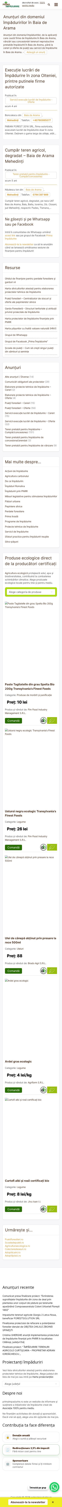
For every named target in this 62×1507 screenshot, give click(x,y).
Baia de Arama (32, 115)
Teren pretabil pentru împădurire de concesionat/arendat (24, 439)
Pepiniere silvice (13, 506)
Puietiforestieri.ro (14, 1239)
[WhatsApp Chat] (54, 1487)
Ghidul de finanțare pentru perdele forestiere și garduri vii (30, 280)
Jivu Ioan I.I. (34, 1201)
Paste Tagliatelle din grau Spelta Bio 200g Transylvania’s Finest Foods (29, 686)
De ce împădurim (14, 481)
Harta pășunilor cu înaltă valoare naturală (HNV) (30, 328)
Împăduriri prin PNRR (16, 491)
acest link (10, 235)
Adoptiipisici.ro (13, 1255)
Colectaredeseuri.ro (15, 1249)
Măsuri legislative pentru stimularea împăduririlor (31, 496)
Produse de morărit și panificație (34, 695)
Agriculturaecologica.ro (17, 1245)
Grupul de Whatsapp (16, 334)
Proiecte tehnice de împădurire (21, 526)
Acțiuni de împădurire (16, 471)
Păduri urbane (12, 501)
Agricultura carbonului (17, 476)
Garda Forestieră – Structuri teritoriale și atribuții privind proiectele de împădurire (30, 310)
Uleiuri (20, 948)
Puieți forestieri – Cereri (17, 403)
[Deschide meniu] (56, 4)
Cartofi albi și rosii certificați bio (27, 1180)
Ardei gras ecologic (18, 1061)
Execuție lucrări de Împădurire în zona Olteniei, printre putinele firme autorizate (31, 78)
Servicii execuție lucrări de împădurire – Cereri (30, 413)
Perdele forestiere (14, 511)
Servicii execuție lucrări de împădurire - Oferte (31, 100)
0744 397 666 (40, 194)
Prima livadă (11, 516)
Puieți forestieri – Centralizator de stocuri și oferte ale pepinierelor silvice (28, 300)
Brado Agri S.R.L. (37, 963)
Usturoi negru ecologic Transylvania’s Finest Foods (30, 813)
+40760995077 (42, 120)
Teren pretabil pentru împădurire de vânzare (29, 445)
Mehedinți (13, 120)
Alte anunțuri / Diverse (17, 376)
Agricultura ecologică (16, 573)
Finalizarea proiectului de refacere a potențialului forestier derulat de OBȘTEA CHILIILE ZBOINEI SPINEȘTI (28, 1327)
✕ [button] (53, 1502)
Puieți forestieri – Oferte (17, 408)
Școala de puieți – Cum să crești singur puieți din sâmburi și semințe (29, 350)
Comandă (13, 720)
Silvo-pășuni (11, 541)
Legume (21, 821)
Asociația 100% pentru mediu (18, 1408)
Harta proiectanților (42, 1376)
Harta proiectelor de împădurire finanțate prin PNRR (29, 320)
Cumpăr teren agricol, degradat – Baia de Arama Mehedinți (29, 156)
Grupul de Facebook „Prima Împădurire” (26, 341)
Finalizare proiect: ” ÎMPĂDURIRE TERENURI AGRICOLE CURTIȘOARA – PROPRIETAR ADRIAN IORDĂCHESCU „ (28, 1350)
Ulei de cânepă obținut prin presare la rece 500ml (30, 940)
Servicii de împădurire (16, 531)
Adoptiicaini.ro (12, 1252)
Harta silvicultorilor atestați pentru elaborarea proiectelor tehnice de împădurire (29, 290)
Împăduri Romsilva (15, 486)
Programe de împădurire (18, 521)
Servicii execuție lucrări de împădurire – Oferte (30, 421)
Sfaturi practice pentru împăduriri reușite (27, 536)
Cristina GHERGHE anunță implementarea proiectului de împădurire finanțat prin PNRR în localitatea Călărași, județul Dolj (30, 1338)
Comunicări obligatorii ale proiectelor (24, 381)
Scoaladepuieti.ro (14, 1242)
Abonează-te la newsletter (19, 244)
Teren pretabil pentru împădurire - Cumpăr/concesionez (31, 175)
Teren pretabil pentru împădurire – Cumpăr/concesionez (23, 431)
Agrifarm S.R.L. (36, 1082)
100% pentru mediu (33, 4)
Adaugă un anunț (36, 52)
